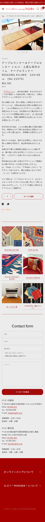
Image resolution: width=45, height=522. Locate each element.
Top (3, 16)
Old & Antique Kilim (12, 278)
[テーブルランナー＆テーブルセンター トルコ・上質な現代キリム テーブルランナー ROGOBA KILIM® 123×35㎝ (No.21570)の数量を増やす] (11, 196)
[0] (41, 9)
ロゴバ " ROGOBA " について (21, 485)
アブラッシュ (9, 92)
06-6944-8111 (12, 407)
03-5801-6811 (12, 438)
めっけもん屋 (11, 307)
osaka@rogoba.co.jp (15, 413)
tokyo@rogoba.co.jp (15, 444)
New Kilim (33, 250)
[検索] (38, 9)
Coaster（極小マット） (33, 307)
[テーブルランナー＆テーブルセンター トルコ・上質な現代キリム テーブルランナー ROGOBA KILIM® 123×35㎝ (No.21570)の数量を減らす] (4, 196)
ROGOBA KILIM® (12, 250)
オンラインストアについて (19, 472)
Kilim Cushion (33, 278)
